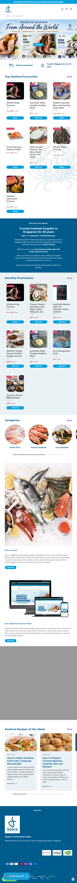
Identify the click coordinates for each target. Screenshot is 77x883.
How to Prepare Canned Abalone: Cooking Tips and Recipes (53, 762)
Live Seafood (62, 447)
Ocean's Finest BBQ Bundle (14, 396)
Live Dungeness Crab (61, 352)
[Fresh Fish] (15, 434)
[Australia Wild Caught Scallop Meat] (38, 91)
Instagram (34, 878)
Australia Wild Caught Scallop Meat (38, 105)
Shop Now (38, 44)
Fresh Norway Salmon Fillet (14, 148)
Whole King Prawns (13, 104)
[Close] (26, 876)
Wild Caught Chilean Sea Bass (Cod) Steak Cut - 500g (36, 152)
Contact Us (52, 876)
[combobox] (38, 16)
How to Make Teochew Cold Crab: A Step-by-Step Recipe (20, 761)
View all (69, 76)
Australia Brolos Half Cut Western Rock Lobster (61, 308)
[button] (66, 9)
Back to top (37, 810)
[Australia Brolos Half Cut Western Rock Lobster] (61, 292)
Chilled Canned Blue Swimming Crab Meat (61, 105)
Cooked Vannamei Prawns (12, 198)
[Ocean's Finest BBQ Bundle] (15, 383)
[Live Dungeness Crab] (61, 339)
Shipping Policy (42, 876)
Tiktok (41, 878)
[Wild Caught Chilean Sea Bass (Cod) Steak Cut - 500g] (38, 135)
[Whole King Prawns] (15, 91)
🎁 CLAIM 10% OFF (15, 876)
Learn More (10, 567)
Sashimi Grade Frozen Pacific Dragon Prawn (14, 353)
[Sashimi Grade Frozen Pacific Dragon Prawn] (15, 339)
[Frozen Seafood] (38, 434)
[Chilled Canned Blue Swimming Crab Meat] (61, 91)
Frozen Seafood (38, 447)
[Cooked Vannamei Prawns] (15, 184)
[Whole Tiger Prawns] (61, 135)
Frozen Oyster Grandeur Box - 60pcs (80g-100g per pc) (38, 308)
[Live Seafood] (62, 434)
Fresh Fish (15, 447)
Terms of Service (30, 876)
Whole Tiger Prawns (59, 148)
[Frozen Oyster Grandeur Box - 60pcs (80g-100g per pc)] (38, 292)
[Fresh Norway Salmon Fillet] (15, 135)
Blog (47, 878)
